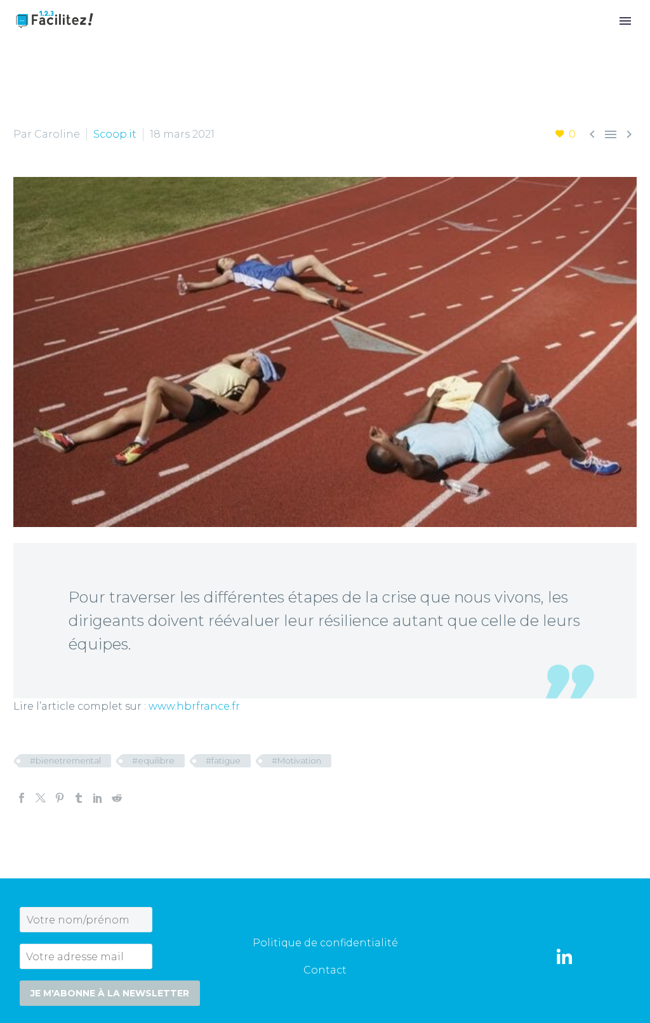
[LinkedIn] (98, 798)
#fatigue (223, 760)
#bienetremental (65, 760)
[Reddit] (117, 798)
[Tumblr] (79, 798)
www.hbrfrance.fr (194, 706)
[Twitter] (41, 798)
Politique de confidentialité (325, 943)
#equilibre (153, 760)
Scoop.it (114, 134)
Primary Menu (625, 20)
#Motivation (296, 760)
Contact (325, 970)
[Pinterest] (60, 798)
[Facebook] (22, 798)
